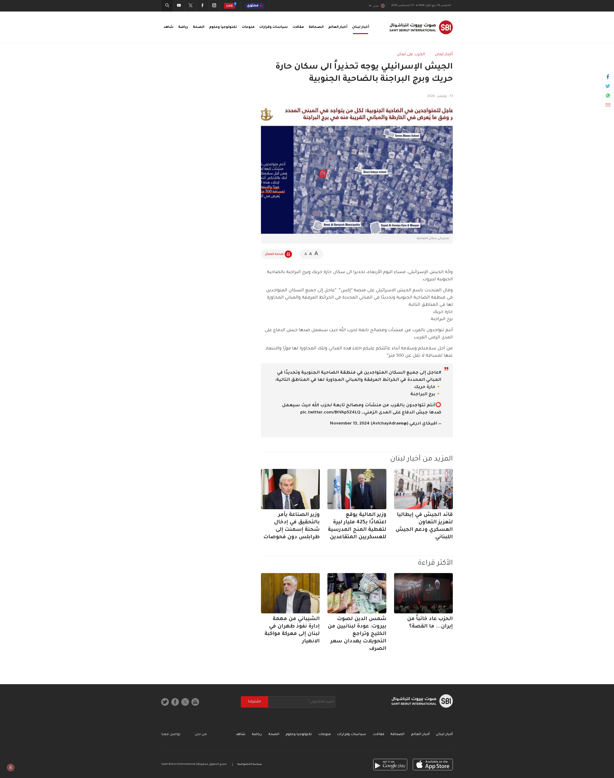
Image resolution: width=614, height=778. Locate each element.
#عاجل (434, 373)
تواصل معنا (170, 734)
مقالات (298, 27)
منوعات (248, 27)
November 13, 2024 (350, 423)
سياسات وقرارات (273, 27)
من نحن (201, 734)
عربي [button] (375, 6)
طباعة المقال (274, 254)
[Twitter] (608, 86)
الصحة (198, 27)
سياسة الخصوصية (249, 764)
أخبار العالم (337, 27)
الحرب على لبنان (411, 54)
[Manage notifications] (10, 767)
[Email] (608, 105)
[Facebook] (608, 77)
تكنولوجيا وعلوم (223, 27)
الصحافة (316, 27)
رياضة (183, 27)
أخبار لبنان (360, 27)
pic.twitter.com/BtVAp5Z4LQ (330, 412)
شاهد (168, 27)
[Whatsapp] (608, 95)
